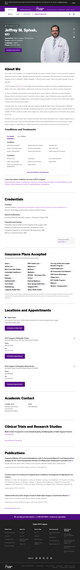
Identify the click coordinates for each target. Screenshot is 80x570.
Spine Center (19, 86)
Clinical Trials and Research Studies (33, 427)
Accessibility (55, 567)
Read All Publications (12, 508)
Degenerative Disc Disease (12, 182)
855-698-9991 (72, 567)
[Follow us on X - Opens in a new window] (40, 558)
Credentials (14, 199)
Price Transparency (40, 565)
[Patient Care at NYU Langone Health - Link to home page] (40, 8)
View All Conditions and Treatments (38, 172)
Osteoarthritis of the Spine (46, 182)
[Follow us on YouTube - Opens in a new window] (47, 558)
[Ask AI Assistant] (73, 14)
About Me (12, 69)
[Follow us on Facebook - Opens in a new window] (36, 558)
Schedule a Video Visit (14, 328)
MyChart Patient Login (51, 9)
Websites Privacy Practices (69, 565)
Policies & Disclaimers (50, 565)
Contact (68, 9)
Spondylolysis (45, 184)
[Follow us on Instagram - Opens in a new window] (44, 558)
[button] (73, 3)
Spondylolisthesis (35, 184)
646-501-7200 (15, 45)
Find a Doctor (27, 14)
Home (17, 14)
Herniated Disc (25, 182)
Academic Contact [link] (19, 398)
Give (72, 9)
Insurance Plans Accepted (25, 254)
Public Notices (59, 565)
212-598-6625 (9, 373)
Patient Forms (62, 9)
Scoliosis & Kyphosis (61, 182)
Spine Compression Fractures (20, 184)
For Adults (10, 136)
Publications (15, 453)
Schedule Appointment (13, 50)
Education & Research (25, 9)
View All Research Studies (13, 440)
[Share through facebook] (74, 29)
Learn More (8, 434)
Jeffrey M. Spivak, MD (40, 14)
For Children (22, 136)
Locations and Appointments (28, 310)
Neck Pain (34, 182)
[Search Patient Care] (70, 14)
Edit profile (61, 242)
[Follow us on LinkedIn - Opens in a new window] (51, 558)
